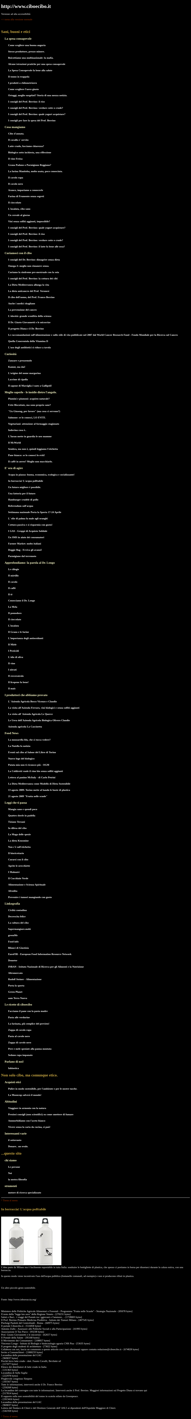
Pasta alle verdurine (19, 1017)
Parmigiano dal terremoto (22, 556)
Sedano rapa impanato (20, 1055)
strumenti (11, 1186)
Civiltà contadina (17, 910)
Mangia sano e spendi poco (22, 809)
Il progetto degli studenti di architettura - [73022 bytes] (29, 1346)
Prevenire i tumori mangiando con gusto (30, 897)
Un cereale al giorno (19, 215)
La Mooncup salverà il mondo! (24, 1095)
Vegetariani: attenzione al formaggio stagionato (33, 423)
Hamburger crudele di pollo (23, 499)
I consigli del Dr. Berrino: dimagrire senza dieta (34, 259)
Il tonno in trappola (18, 76)
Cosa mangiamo (15, 127)
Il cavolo (12, 581)
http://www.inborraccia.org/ (22, 1299)
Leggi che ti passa (16, 802)
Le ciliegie (13, 569)
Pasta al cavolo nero (19, 1036)
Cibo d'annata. (16, 133)
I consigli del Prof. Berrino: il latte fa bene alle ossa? (36, 246)
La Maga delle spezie (19, 834)
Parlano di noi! (14, 1061)
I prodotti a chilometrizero (22, 83)
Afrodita (12, 891)
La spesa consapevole (18, 38)
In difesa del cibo (17, 828)
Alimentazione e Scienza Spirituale (27, 884)
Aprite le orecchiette (19, 865)
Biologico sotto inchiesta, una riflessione (29, 152)
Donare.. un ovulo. (18, 1146)
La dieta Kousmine (18, 840)
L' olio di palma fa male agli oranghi (28, 518)
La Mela (12, 606)
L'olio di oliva (15, 657)
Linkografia (12, 903)
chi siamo (11, 1160)
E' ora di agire (14, 468)
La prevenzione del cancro (22, 309)
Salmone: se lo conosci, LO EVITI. (27, 417)
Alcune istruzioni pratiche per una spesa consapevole (36, 64)
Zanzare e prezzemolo (20, 360)
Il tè (10, 594)
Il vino (11, 663)
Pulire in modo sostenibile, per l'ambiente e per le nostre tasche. (42, 1088)
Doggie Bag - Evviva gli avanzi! (25, 549)
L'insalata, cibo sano (19, 208)
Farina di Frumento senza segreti (26, 196)
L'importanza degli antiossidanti (25, 638)
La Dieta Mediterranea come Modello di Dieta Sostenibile (39, 783)
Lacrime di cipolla (18, 379)
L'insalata (13, 625)
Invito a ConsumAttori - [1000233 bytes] (22, 1352)
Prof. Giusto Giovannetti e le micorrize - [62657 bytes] (29, 1334)
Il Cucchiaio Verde (18, 878)
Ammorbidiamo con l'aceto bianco (26, 1120)
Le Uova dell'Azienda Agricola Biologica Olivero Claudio (39, 720)
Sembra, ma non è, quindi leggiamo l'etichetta (33, 449)
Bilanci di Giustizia (18, 947)
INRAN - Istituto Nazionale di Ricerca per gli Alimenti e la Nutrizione (46, 966)
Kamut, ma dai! (16, 366)
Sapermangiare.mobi (19, 929)
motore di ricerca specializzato (24, 1192)
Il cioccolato (14, 202)
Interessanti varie (16, 1133)
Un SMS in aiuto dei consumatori (26, 537)
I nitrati (12, 669)
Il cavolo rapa (15, 177)
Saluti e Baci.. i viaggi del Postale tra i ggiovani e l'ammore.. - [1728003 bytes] (41, 1317)
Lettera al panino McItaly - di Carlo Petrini (31, 777)
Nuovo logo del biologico (21, 758)
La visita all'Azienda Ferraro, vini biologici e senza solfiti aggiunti (43, 707)
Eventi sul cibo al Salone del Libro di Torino (32, 752)
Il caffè (12, 588)
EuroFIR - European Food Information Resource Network (39, 954)
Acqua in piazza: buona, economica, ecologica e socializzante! (41, 474)
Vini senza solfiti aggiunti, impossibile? (29, 221)
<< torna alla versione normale (16, 19)
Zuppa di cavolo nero (19, 1042)
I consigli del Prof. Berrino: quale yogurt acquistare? (36, 114)
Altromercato (15, 973)
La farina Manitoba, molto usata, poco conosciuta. (35, 171)
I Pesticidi (13, 650)
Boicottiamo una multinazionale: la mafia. (31, 57)
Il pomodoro (15, 613)
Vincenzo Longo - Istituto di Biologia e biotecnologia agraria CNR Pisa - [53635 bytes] (45, 1343)
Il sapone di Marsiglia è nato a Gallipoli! (30, 385)
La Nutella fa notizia (19, 746)
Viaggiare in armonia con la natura (27, 1108)
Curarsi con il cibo (18, 859)
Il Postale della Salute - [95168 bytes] (20, 1337)
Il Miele (12, 644)
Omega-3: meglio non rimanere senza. (28, 266)
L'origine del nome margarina (24, 373)
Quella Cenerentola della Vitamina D (28, 341)
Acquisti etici (13, 1082)
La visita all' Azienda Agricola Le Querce (30, 714)
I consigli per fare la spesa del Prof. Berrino (32, 120)
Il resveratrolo (16, 676)
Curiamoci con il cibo (18, 253)
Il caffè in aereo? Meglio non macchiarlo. (30, 461)
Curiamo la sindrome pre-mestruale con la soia (33, 272)
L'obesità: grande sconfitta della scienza (29, 316)
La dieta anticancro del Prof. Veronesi (28, 291)
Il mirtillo (13, 575)
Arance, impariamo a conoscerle (25, 190)
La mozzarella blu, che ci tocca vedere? (29, 739)
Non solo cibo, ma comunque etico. (29, 1075)
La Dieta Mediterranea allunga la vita (28, 284)
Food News (11, 733)
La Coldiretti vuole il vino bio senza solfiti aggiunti (35, 771)
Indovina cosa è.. (17, 430)
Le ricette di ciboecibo (18, 1004)
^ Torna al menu (9, 1200)
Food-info (13, 941)
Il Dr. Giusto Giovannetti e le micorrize (29, 322)
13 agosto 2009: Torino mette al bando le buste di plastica (39, 790)
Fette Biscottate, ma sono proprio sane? (29, 405)
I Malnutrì (14, 872)
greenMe (13, 935)
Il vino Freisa (15, 158)
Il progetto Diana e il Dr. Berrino (26, 328)
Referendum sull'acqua (20, 506)
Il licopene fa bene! (18, 682)
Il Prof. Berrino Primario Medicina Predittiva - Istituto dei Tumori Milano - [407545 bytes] (47, 1320)
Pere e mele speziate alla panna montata (29, 1048)
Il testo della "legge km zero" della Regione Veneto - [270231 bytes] (36, 1314)
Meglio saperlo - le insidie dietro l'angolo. (31, 392)
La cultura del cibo (18, 922)
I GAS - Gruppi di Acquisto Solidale (27, 531)
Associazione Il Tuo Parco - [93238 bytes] (22, 1331)
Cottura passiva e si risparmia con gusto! (30, 524)
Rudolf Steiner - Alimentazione (25, 979)
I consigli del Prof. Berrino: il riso (26, 101)
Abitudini (11, 1101)
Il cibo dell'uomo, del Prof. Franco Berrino (31, 297)
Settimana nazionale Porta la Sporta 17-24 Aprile (34, 512)
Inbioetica (13, 1068)
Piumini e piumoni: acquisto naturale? (29, 398)
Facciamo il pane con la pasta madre (28, 1011)
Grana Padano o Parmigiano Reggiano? (29, 165)
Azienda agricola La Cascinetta (25, 726)
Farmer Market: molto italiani (24, 543)
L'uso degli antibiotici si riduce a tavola (29, 347)
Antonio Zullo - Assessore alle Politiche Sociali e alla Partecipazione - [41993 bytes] (44, 1328)
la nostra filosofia (17, 1179)
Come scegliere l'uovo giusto (23, 89)
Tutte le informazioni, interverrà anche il (22, 1384)
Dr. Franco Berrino (52, 1384)
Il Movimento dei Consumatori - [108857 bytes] (25, 1340)
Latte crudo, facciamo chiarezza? (26, 146)
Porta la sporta (16, 985)
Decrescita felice (17, 916)
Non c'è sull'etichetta (19, 847)
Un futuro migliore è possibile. (24, 487)
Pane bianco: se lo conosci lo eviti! (26, 455)
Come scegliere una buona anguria (27, 45)
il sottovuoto (14, 1140)
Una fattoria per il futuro (21, 493)
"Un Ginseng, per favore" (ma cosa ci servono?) (34, 411)
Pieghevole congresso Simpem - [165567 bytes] (16, 1380)
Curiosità (10, 354)
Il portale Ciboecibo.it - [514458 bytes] (21, 1325)
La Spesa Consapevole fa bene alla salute (30, 70)
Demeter (12, 960)
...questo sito (11, 1153)
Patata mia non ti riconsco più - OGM (28, 764)
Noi (10, 1173)
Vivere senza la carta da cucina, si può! (29, 1127)
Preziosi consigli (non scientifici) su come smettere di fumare (40, 1114)
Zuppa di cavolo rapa (19, 1030)
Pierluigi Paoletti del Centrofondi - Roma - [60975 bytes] (30, 1323)
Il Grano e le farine (18, 632)
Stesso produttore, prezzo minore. (26, 51)
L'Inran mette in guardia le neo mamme (30, 436)
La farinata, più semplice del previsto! (28, 1023)
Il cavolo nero (15, 183)
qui (145, 1390)
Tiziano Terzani (16, 821)
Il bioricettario (16, 853)
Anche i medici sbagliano (21, 303)
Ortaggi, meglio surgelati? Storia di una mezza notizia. (37, 95)
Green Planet (15, 991)
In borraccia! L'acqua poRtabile (25, 481)
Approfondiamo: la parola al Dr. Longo (30, 562)
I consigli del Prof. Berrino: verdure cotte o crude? (35, 108)
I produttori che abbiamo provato (26, 695)
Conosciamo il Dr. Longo (21, 600)
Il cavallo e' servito (18, 139)
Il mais (12, 688)
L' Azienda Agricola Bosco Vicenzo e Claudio (32, 701)
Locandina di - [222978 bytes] (14, 1374)
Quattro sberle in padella (21, 815)
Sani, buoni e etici (15, 32)
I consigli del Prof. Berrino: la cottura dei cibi (33, 278)
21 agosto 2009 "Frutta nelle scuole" (27, 796)
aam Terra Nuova (17, 998)
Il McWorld (14, 442)
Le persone (14, 1166)
